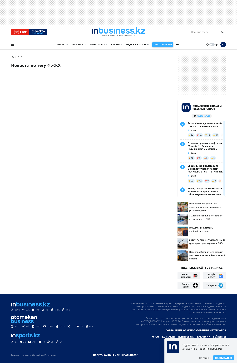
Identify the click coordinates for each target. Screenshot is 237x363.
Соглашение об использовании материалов (196, 330)
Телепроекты (186, 336)
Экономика (97, 44)
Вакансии (203, 336)
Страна (115, 44)
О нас (155, 336)
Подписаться (223, 357)
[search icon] (222, 32)
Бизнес (61, 44)
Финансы (78, 44)
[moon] (216, 44)
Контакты (168, 336)
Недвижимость (136, 44)
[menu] (13, 44)
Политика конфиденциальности (115, 355)
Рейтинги (219, 336)
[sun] (207, 44)
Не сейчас (205, 357)
